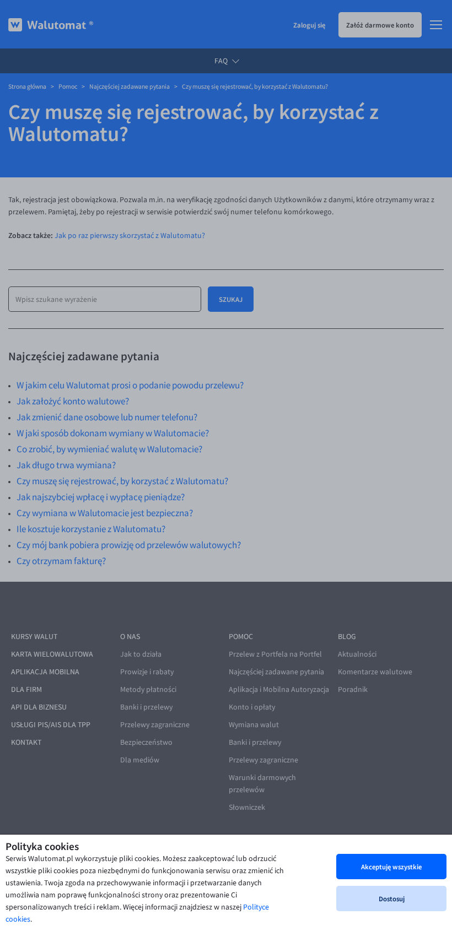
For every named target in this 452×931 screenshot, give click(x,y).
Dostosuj (392, 898)
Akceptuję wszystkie (391, 866)
